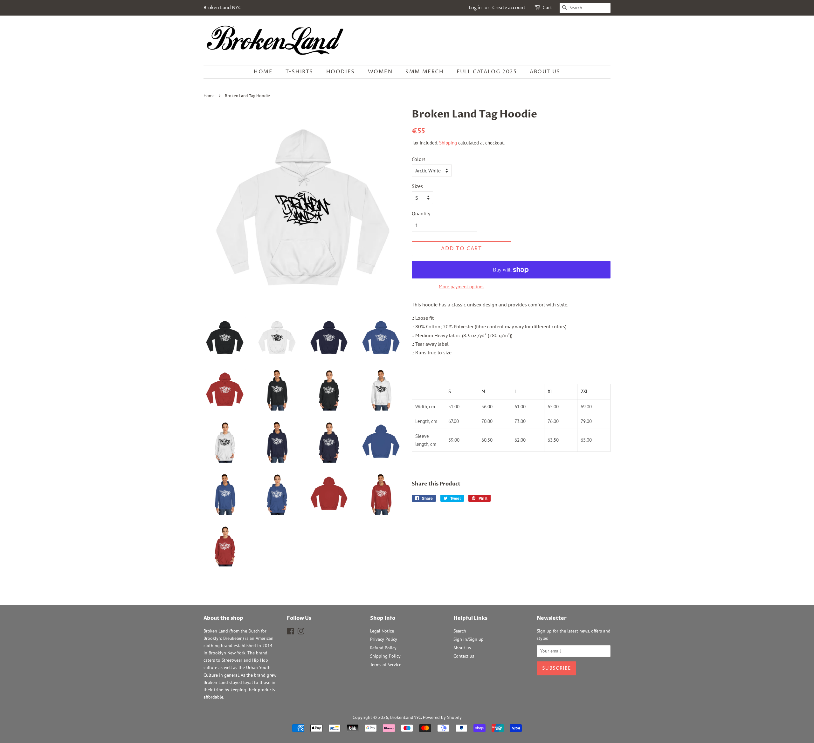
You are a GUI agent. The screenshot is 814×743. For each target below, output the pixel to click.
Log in (475, 8)
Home (263, 71)
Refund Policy (383, 648)
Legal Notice (382, 631)
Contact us (463, 656)
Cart (547, 8)
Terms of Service (385, 664)
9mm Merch (424, 71)
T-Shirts (299, 71)
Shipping (448, 143)
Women (380, 71)
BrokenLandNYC (405, 717)
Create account (509, 8)
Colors (418, 159)
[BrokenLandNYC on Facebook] (290, 632)
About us (545, 71)
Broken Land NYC (222, 8)
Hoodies (340, 71)
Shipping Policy (385, 656)
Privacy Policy (383, 639)
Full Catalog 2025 (487, 71)
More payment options (461, 287)
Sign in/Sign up (468, 639)
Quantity (421, 213)
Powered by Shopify (442, 717)
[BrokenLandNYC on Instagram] (300, 632)
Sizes (417, 186)
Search (459, 631)
